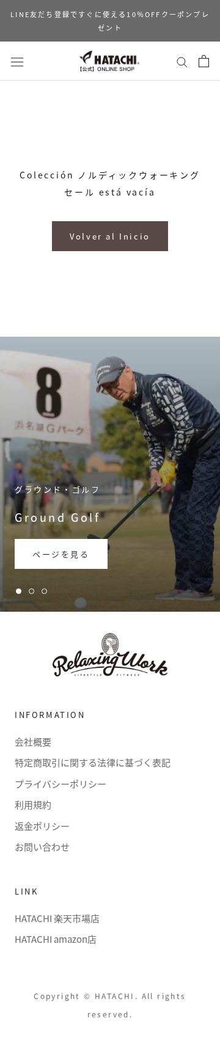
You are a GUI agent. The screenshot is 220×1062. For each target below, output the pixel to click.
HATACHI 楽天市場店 (57, 918)
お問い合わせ (42, 846)
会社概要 (33, 741)
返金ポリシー (42, 825)
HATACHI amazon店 (56, 938)
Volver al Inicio (110, 236)
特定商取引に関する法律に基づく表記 (92, 762)
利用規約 (33, 804)
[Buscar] (182, 61)
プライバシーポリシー (60, 783)
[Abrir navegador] (17, 61)
